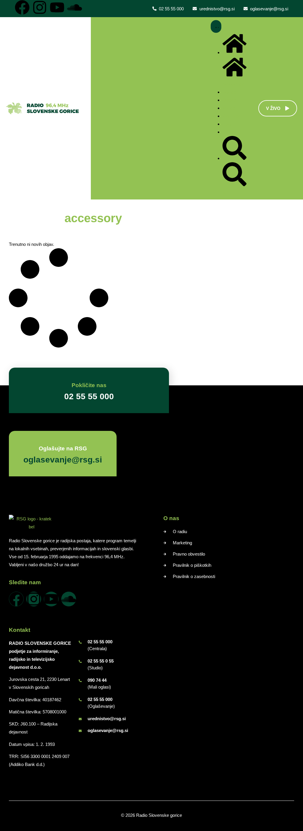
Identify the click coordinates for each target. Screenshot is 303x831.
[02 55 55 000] (80, 642)
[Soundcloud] (74, 7)
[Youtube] (57, 7)
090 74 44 (97, 680)
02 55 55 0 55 (101, 660)
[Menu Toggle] (216, 26)
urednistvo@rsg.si (107, 718)
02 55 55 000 (100, 641)
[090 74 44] (80, 681)
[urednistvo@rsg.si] (80, 719)
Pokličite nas (89, 385)
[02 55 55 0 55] (80, 661)
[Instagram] (39, 7)
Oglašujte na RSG (63, 448)
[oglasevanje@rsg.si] (80, 731)
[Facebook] (22, 7)
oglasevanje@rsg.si (108, 730)
